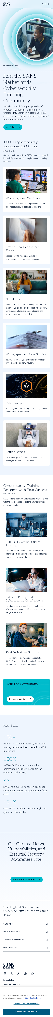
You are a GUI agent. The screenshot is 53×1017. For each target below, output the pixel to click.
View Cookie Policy (33, 998)
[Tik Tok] (32, 973)
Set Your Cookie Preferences (27, 1004)
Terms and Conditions (11, 985)
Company (8, 924)
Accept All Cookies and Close (26, 1012)
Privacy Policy (8, 980)
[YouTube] (18, 973)
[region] (26, 1002)
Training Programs (13, 939)
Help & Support (11, 932)
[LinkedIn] (5, 973)
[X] (12, 973)
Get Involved (10, 947)
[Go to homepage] (6, 4)
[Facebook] (25, 973)
